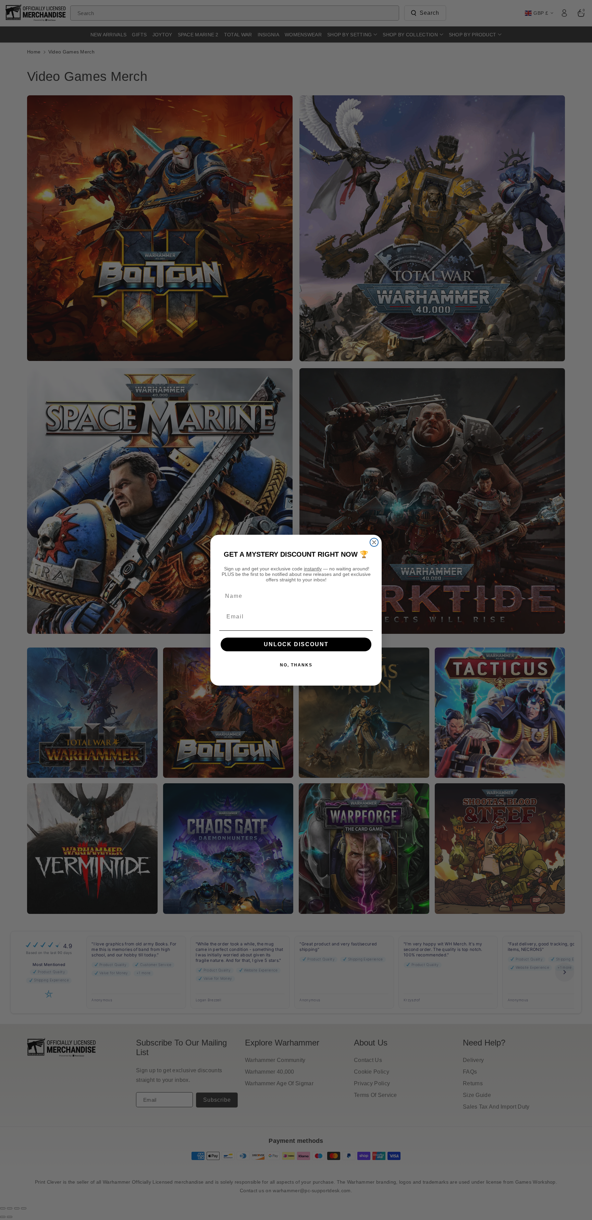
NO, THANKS (296, 665)
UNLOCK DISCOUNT (296, 644)
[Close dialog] (374, 542)
